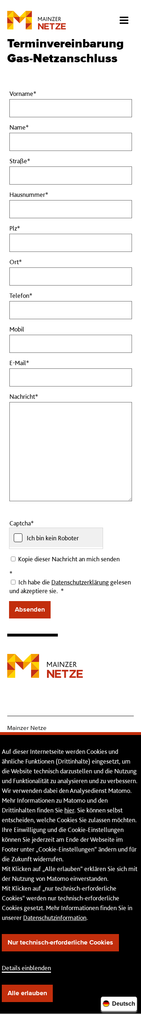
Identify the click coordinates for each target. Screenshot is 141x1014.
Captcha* (21, 523)
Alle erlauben (27, 993)
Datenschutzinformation (54, 917)
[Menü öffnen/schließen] (124, 18)
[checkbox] (56, 537)
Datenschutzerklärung (80, 582)
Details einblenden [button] (26, 968)
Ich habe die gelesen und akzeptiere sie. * (70, 586)
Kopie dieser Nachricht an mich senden (68, 559)
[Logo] (45, 660)
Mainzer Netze (27, 728)
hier (69, 810)
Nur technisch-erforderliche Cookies (60, 942)
